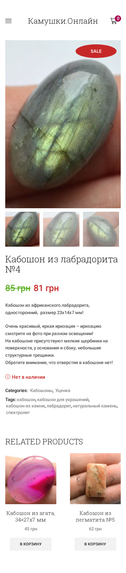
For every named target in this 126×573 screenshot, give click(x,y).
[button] (14, 126)
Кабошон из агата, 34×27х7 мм (30, 516)
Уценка (62, 390)
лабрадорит (59, 405)
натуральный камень (95, 405)
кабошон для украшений (63, 399)
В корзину (31, 544)
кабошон (26, 399)
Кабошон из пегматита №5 (95, 516)
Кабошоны (41, 390)
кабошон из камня (25, 405)
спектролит (18, 412)
